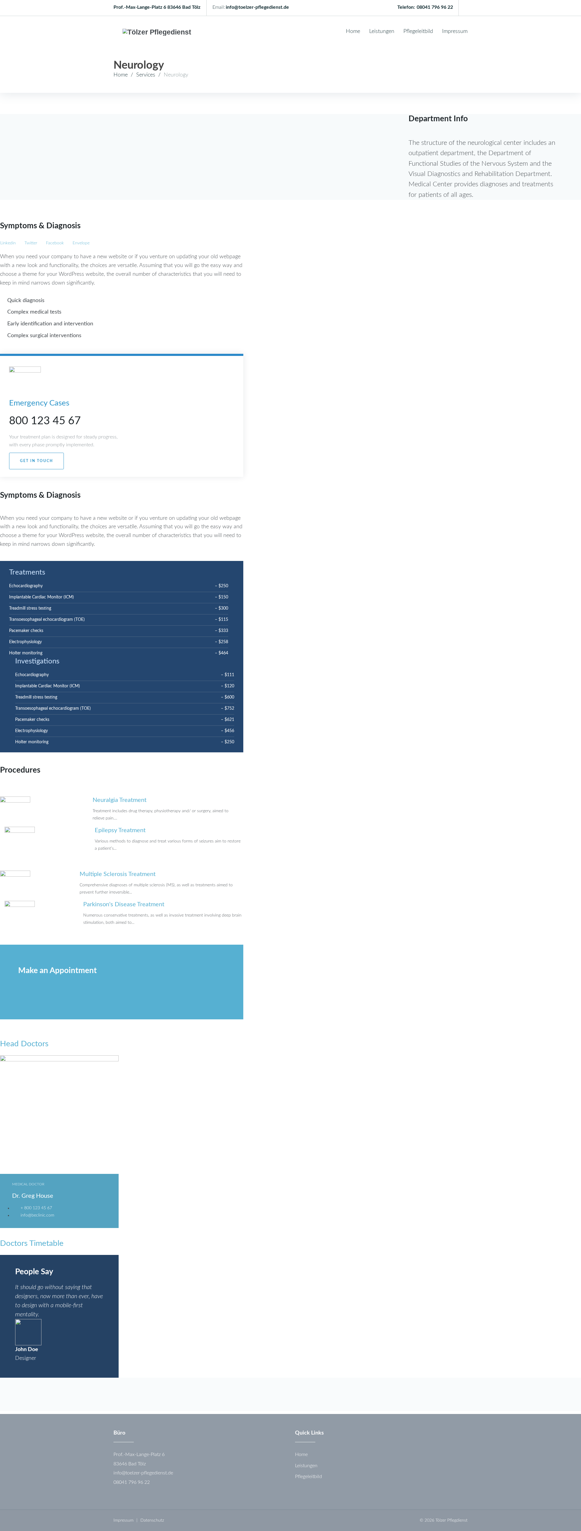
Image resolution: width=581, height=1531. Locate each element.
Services (145, 75)
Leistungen (381, 31)
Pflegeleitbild (418, 31)
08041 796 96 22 (435, 7)
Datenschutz (152, 1520)
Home (353, 31)
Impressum (455, 31)
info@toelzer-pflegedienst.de (257, 7)
